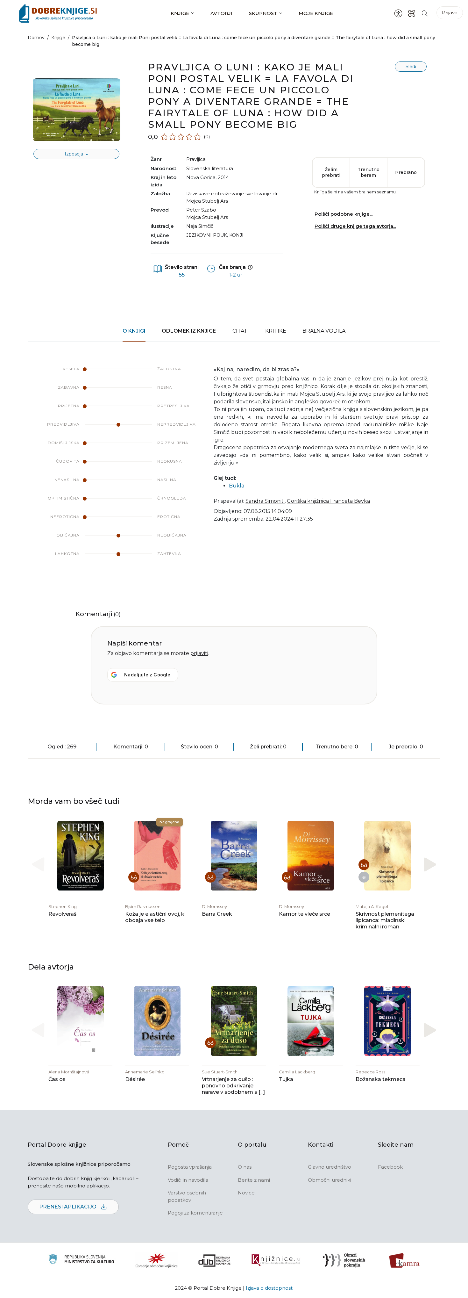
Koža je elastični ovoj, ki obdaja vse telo (155, 917)
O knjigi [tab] (134, 331)
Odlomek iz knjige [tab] (189, 331)
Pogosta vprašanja (190, 1167)
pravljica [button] (196, 159)
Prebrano (406, 172)
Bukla (236, 486)
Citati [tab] (240, 331)
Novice (246, 1193)
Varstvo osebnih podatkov (187, 1196)
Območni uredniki (329, 1180)
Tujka (286, 1079)
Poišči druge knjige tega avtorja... (355, 226)
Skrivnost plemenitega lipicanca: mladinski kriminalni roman (385, 920)
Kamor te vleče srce (304, 914)
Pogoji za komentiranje (195, 1213)
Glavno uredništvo (329, 1167)
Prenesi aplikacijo (68, 1207)
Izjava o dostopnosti (270, 1288)
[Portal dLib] (214, 1260)
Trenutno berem (368, 172)
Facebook (390, 1167)
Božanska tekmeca (381, 1079)
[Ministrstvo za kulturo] (81, 1260)
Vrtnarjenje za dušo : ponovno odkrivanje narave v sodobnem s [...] (233, 1085)
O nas (245, 1167)
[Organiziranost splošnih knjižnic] (156, 1260)
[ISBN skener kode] (411, 13)
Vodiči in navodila (188, 1180)
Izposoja (74, 154)
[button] (430, 864)
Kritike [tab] (275, 331)
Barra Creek (217, 914)
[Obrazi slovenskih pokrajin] (344, 1260)
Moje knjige (316, 13)
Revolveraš (62, 914)
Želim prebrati (331, 172)
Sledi (411, 66)
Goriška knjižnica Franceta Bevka (328, 501)
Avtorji (221, 13)
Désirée (135, 1079)
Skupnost (263, 13)
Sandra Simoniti (265, 501)
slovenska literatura (209, 168)
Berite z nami (254, 1180)
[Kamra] (404, 1260)
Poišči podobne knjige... (343, 214)
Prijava (449, 13)
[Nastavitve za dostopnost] (398, 13)
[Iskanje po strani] (424, 13)
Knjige (180, 13)
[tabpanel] (234, 468)
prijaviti (199, 653)
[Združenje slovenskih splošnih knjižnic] (276, 1260)
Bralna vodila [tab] (323, 331)
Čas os (57, 1079)
